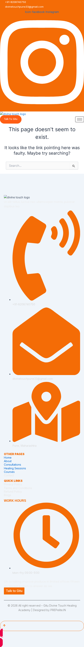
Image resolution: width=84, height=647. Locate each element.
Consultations (12, 464)
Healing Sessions (15, 468)
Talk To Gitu (10, 119)
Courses (9, 471)
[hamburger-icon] (79, 119)
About (8, 461)
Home (8, 457)
